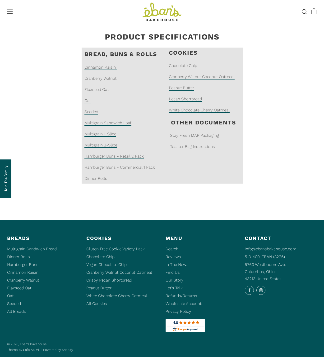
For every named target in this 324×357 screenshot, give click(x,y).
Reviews (173, 256)
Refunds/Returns (181, 295)
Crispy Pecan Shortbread (109, 280)
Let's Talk (174, 288)
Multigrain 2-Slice (100, 145)
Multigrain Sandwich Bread (32, 249)
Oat (87, 100)
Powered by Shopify (58, 350)
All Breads (16, 311)
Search (172, 249)
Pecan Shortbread (185, 99)
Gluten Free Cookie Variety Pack (115, 249)
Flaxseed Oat (96, 89)
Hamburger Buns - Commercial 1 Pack (119, 167)
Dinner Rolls (95, 178)
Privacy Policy (178, 311)
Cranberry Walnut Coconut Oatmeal (202, 76)
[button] (5, 178)
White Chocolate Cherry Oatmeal (199, 110)
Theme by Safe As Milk (24, 350)
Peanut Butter (181, 87)
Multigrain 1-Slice (100, 134)
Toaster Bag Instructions (192, 146)
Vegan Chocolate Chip (106, 264)
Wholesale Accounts (185, 303)
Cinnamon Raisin (100, 67)
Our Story (174, 280)
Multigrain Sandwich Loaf (107, 122)
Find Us (173, 272)
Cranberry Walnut (100, 78)
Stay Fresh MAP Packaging (194, 135)
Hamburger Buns (22, 264)
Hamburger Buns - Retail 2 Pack (114, 156)
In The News (177, 264)
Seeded (91, 111)
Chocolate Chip (183, 65)
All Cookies (96, 303)
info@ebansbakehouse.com (270, 249)
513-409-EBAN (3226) (265, 256)
